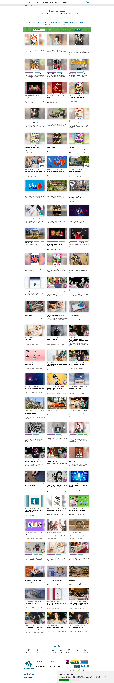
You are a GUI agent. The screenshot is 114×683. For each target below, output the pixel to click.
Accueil (25, 5)
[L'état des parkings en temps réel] (85, 648)
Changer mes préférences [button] (73, 679)
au (61, 29)
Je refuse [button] (66, 679)
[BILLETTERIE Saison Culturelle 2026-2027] (29, 648)
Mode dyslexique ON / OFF (27, 677)
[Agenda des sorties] (53, 648)
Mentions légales (39, 668)
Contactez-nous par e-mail (54, 669)
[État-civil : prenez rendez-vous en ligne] (69, 648)
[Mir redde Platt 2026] (61, 648)
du (46, 29)
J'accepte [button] (61, 679)
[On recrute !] (77, 648)
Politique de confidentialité (40, 669)
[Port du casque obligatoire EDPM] (37, 648)
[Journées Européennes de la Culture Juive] (45, 648)
